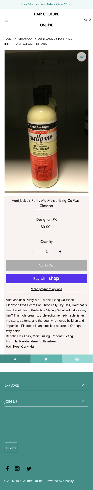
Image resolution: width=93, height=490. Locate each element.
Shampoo (25, 38)
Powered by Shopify (59, 481)
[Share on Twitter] (45, 359)
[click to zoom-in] (81, 56)
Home (7, 38)
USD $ (11, 448)
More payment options (46, 289)
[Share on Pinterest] (77, 359)
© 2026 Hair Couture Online (23, 481)
